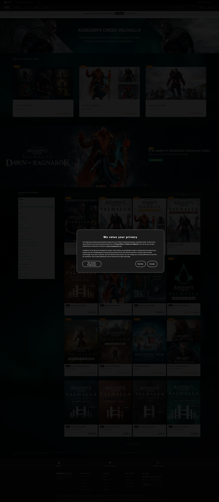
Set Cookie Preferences (91, 264)
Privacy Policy (119, 244)
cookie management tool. (114, 246)
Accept (152, 264)
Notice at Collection (132, 244)
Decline (140, 264)
